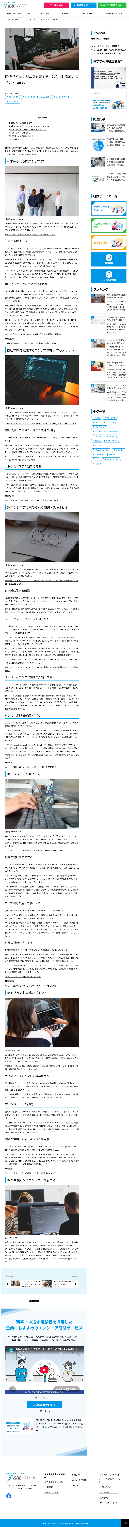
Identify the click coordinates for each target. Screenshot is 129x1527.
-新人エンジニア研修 (53, 1481)
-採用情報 (103, 1497)
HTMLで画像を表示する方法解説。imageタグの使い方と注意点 (116, 365)
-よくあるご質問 (78, 1480)
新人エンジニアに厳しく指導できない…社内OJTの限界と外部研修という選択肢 (116, 129)
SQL (96, 459)
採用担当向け (13, 101)
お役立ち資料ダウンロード (113, 5)
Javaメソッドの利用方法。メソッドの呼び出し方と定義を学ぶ (116, 342)
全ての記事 (6, 19)
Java (96, 422)
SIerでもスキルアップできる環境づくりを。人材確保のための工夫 (31, 1173)
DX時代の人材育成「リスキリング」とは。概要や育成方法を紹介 (31, 343)
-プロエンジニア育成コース (55, 1475)
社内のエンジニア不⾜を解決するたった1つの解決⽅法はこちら (30, 234)
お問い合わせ (58, 5)
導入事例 (65, 13)
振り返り (98, 441)
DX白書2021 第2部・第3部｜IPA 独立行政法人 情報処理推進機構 (35, 334)
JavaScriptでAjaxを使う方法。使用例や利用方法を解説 (116, 320)
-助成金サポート (51, 1492)
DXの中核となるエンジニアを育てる (24, 139)
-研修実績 (75, 1474)
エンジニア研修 (61, 97)
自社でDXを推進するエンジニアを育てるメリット (30, 126)
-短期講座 (48, 1487)
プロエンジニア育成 (102, 450)
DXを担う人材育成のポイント (22, 136)
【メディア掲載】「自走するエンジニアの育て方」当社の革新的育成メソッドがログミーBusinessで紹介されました (116, 181)
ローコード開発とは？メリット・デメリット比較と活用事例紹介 (30, 767)
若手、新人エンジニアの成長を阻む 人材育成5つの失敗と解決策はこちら (34, 850)
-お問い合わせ (105, 1487)
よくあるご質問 (43, 13)
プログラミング (100, 427)
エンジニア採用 (30, 97)
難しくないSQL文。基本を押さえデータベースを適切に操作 (116, 388)
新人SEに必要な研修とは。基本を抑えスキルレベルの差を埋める (31, 985)
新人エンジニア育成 (112, 459)
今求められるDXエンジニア (21, 123)
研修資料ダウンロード (85, 5)
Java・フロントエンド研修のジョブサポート (23, 976)
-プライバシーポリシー (109, 1503)
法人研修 (46, 97)
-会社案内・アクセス (108, 1492)
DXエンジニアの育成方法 (20, 132)
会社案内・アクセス (114, 13)
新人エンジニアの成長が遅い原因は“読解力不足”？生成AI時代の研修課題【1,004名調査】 (116, 165)
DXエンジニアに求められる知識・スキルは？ (28, 129)
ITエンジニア (13, 97)
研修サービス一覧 (14, 13)
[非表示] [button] (44, 117)
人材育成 (98, 464)
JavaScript (119, 450)
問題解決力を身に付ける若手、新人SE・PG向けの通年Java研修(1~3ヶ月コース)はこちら (40, 423)
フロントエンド (100, 445)
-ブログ (74, 1485)
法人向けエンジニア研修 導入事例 (106, 432)
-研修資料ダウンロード (109, 1474)
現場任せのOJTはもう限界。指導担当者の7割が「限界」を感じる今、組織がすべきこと (116, 145)
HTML (113, 454)
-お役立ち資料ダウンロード (110, 1480)
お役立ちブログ (87, 13)
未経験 (97, 418)
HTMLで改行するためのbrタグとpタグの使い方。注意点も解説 (116, 297)
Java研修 (98, 436)
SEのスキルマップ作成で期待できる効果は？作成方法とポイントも (31, 500)
